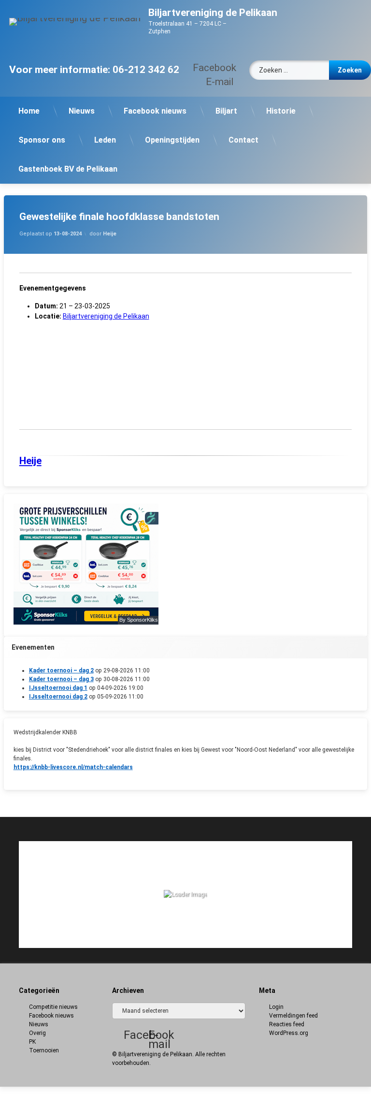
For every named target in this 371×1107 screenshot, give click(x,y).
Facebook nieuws (155, 111)
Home (29, 111)
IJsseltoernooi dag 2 (58, 696)
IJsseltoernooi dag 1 (58, 688)
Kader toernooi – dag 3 (61, 679)
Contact (243, 140)
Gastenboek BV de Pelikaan (67, 169)
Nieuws (82, 111)
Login (276, 1007)
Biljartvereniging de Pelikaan (106, 316)
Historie (281, 111)
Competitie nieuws (53, 1007)
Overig (37, 1033)
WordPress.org (288, 1033)
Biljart (226, 111)
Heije (109, 234)
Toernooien (44, 1050)
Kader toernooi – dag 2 (61, 670)
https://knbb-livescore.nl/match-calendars (73, 767)
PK (32, 1041)
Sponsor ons (41, 140)
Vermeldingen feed (293, 1015)
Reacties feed (286, 1024)
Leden (105, 140)
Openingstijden (172, 140)
